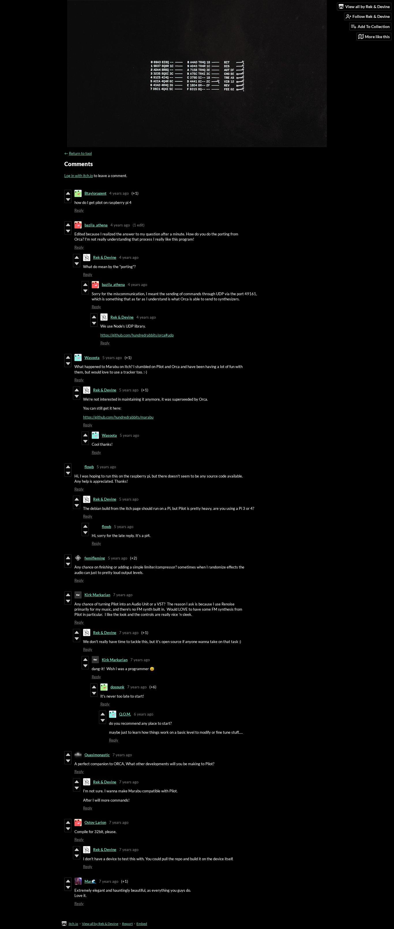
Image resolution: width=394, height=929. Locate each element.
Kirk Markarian (97, 594)
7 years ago (122, 594)
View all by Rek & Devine (100, 923)
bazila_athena (96, 225)
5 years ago (112, 357)
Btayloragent (95, 193)
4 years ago (119, 193)
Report (127, 923)
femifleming (95, 558)
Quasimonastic (97, 755)
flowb (89, 467)
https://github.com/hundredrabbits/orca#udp (137, 335)
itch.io (73, 923)
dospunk (117, 687)
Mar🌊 (90, 881)
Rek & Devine (104, 257)
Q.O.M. (125, 714)
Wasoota (92, 357)
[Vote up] (68, 193)
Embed (141, 923)
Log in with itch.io (78, 175)
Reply (79, 210)
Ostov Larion (95, 822)
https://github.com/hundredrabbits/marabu (118, 417)
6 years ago (143, 714)
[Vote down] (68, 199)
